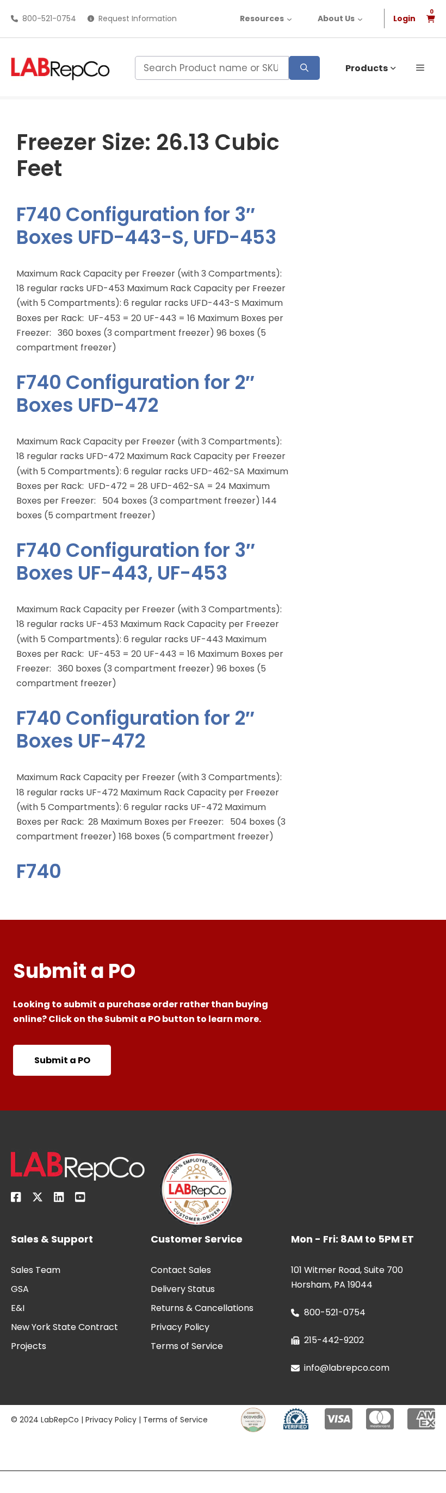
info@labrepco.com (346, 1368)
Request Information (137, 18)
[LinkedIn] (59, 1199)
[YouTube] (80, 1199)
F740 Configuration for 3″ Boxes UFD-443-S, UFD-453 (146, 225)
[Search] (304, 68)
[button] (420, 67)
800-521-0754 (49, 18)
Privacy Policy (111, 1419)
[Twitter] (37, 1199)
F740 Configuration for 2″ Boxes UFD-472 (135, 393)
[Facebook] (16, 1199)
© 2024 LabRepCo (45, 1419)
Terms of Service (175, 1419)
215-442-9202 (334, 1340)
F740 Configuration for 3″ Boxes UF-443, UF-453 (135, 561)
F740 (38, 871)
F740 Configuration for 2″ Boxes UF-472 (135, 729)
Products (366, 68)
